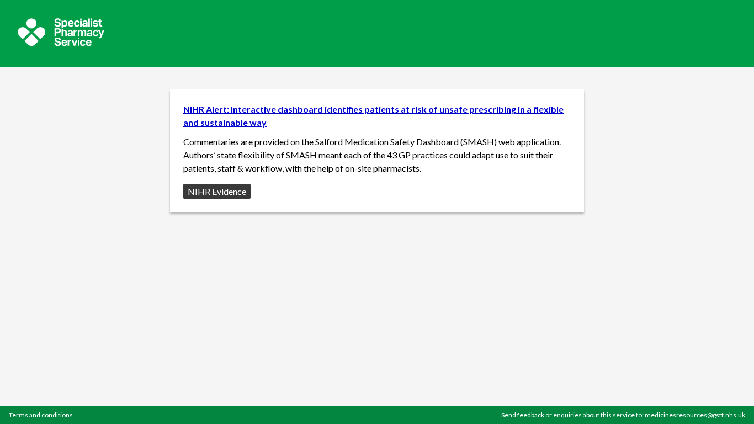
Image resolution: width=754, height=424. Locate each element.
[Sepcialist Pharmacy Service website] (61, 43)
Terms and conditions (41, 415)
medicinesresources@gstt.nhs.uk (695, 415)
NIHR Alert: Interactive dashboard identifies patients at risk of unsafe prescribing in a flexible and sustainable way (373, 116)
